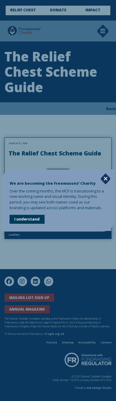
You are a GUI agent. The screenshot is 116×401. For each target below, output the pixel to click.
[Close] (105, 178)
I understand (27, 219)
